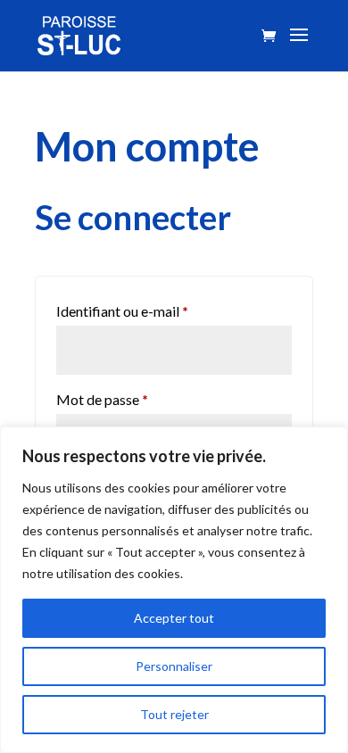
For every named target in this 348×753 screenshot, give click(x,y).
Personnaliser (174, 666)
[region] (174, 589)
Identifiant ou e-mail (158, 310)
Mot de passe (138, 399)
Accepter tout (174, 617)
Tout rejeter (174, 714)
